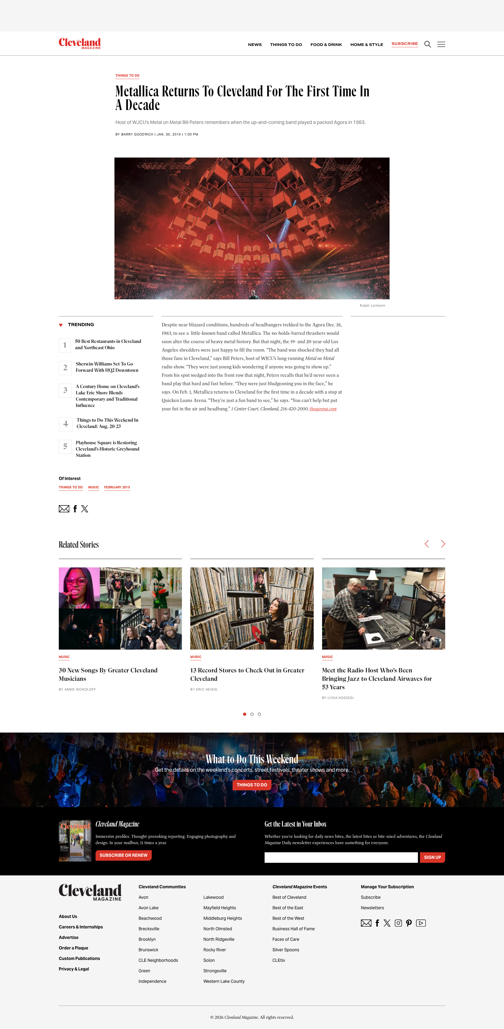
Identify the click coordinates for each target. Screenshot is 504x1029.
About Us (68, 916)
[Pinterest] (409, 923)
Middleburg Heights (222, 918)
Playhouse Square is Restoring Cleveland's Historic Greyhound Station (107, 449)
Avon (143, 897)
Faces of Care (285, 939)
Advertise (68, 937)
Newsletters (372, 908)
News (255, 44)
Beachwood (150, 918)
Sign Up (432, 857)
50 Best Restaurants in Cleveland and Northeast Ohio (108, 344)
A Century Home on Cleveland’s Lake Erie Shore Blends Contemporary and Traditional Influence (107, 396)
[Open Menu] (441, 45)
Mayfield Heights (219, 908)
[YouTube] (421, 923)
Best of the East (287, 908)
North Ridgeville (218, 939)
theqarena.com (323, 409)
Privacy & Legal (74, 969)
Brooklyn (147, 939)
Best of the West (288, 918)
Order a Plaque (73, 948)
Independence (152, 981)
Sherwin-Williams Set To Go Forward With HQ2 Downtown (107, 367)
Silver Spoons (285, 950)
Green (144, 971)
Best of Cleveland (289, 897)
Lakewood (213, 897)
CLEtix (278, 960)
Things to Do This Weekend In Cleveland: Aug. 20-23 (107, 423)
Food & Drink (326, 44)
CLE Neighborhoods (158, 960)
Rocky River (214, 950)
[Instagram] (398, 923)
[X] (387, 923)
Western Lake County (224, 981)
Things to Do (286, 44)
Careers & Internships (81, 927)
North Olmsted (217, 929)
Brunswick (148, 950)
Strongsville (215, 971)
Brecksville (149, 929)
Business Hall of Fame (293, 929)
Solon (209, 960)
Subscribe (405, 43)
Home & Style (366, 44)
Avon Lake (149, 908)
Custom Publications (79, 958)
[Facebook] (377, 923)
